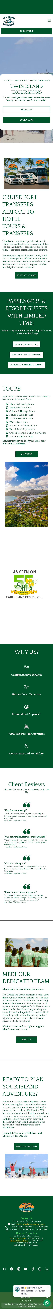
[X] (46, 1268)
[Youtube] (25, 1268)
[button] (49, 21)
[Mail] (4, 1268)
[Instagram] (18, 1268)
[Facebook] (11, 1268)
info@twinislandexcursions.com (30, 1224)
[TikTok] (32, 1268)
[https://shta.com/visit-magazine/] (26, 584)
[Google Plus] (39, 1268)
